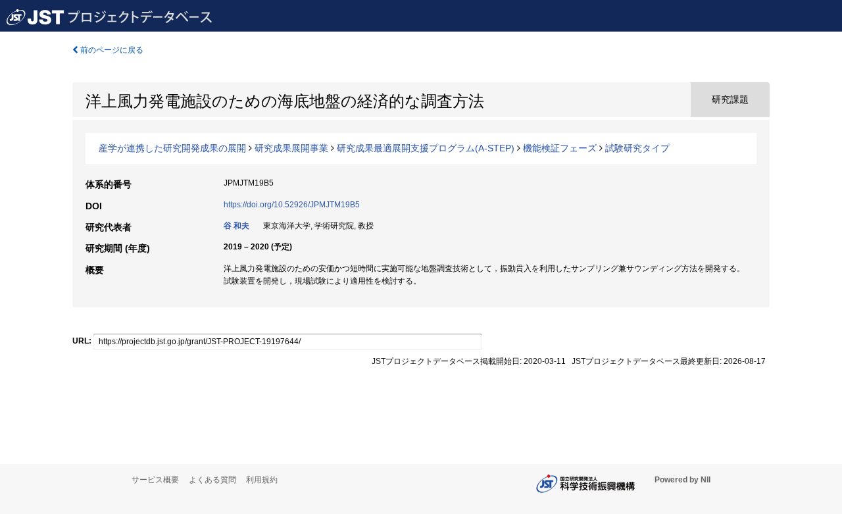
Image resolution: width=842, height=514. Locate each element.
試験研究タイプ (637, 148)
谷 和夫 (236, 225)
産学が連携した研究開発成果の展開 (172, 148)
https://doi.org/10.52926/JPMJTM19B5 (292, 204)
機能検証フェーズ (560, 148)
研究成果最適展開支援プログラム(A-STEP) (425, 148)
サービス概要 (155, 479)
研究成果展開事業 (291, 148)
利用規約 (262, 479)
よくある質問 (212, 479)
